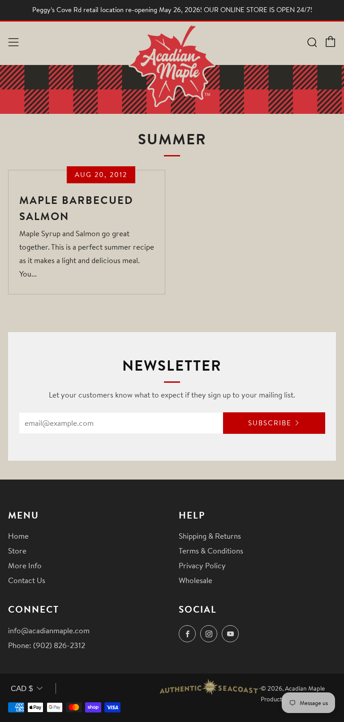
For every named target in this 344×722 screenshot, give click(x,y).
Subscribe (270, 423)
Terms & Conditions (211, 550)
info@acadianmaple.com (49, 630)
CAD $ (22, 688)
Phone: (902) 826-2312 (46, 645)
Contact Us (26, 580)
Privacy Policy (202, 565)
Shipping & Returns (210, 536)
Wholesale (195, 580)
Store (17, 550)
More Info (25, 565)
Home (18, 536)
